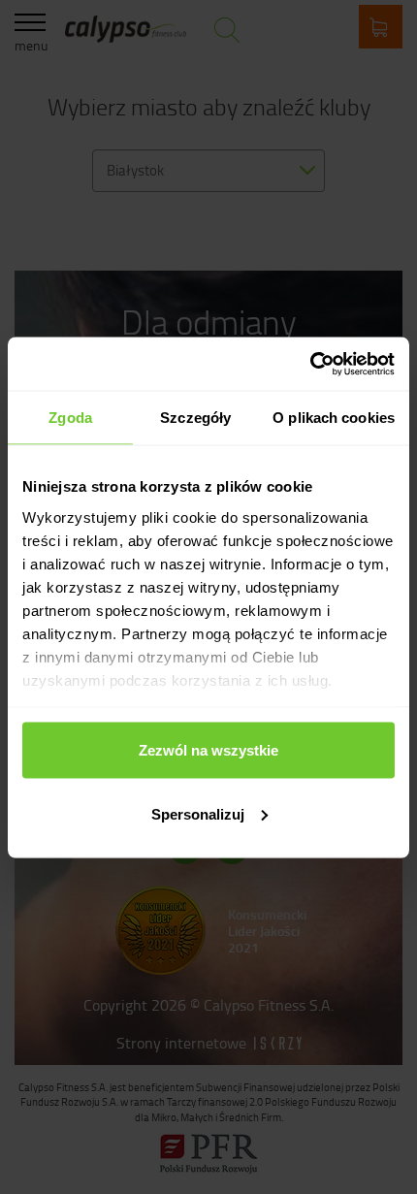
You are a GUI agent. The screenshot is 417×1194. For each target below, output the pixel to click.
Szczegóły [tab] (195, 417)
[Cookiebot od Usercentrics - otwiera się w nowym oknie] (310, 363)
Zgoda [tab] (70, 417)
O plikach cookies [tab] (334, 417)
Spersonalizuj (197, 813)
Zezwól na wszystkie (208, 750)
